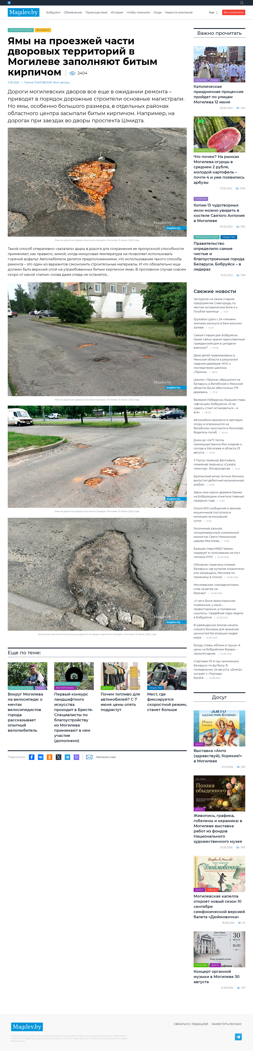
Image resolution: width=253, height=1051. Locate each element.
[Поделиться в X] (58, 757)
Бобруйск (53, 12)
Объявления (73, 12)
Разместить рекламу (227, 1024)
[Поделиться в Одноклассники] (49, 757)
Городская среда (21, 30)
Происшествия (96, 12)
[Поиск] (241, 3)
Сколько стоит (205, 150)
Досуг (199, 744)
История (117, 12)
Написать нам (106, 757)
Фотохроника (65, 688)
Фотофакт (42, 30)
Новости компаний (179, 12)
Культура (201, 965)
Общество (155, 688)
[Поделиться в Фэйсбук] (31, 757)
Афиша (212, 890)
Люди (157, 12)
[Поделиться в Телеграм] (67, 757)
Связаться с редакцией (191, 1024)
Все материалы (234, 12)
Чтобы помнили (138, 12)
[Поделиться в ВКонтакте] (40, 757)
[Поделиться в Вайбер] (76, 757)
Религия (201, 80)
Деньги (107, 688)
